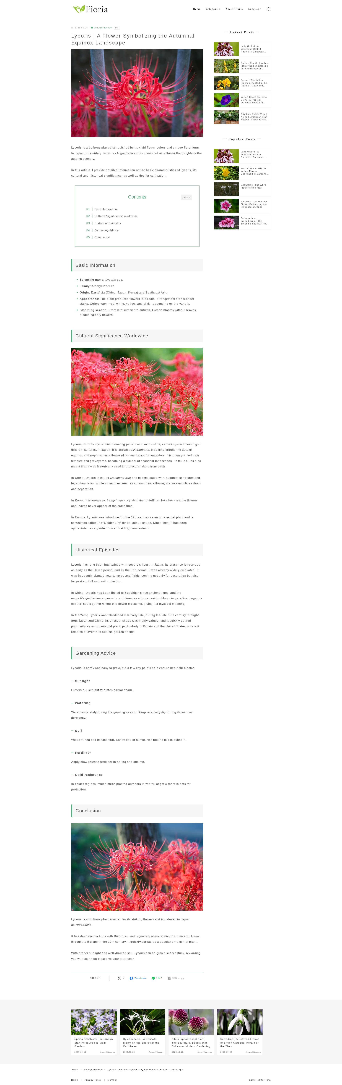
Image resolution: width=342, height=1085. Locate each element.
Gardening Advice (107, 230)
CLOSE (186, 197)
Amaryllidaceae (103, 28)
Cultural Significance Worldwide (116, 216)
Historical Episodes (108, 223)
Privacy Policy (93, 1080)
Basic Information (106, 209)
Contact (112, 1080)
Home (197, 9)
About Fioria (234, 9)
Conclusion (102, 237)
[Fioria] (90, 9)
